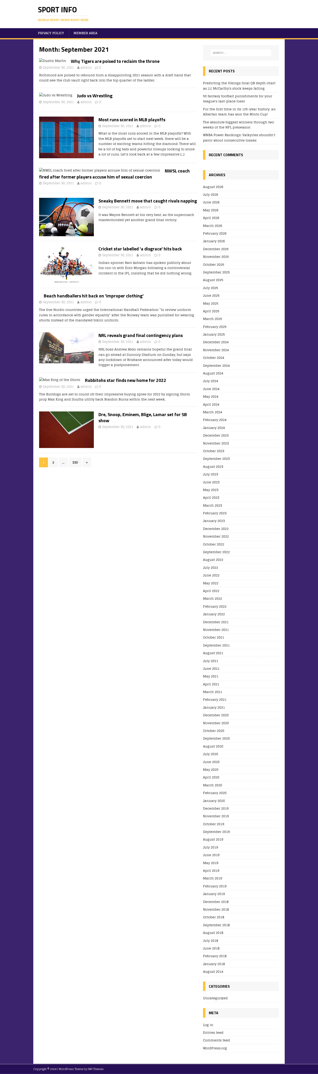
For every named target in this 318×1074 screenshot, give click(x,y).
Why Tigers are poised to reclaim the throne (115, 61)
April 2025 (211, 311)
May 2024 (210, 396)
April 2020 (211, 777)
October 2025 (213, 264)
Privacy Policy (51, 33)
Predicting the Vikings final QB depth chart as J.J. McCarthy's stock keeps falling (239, 85)
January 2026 (214, 241)
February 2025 (215, 327)
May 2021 (210, 676)
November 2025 (216, 256)
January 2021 (214, 707)
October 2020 (213, 731)
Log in (208, 1025)
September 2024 (216, 365)
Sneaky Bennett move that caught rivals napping (147, 200)
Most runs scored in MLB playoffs (131, 119)
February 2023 (215, 513)
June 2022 (211, 575)
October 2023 (213, 451)
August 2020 (213, 746)
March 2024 (212, 412)
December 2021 (216, 622)
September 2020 (216, 738)
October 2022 (213, 544)
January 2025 (214, 334)
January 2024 (214, 428)
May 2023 (210, 490)
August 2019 (213, 839)
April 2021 (211, 684)
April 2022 (211, 591)
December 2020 (216, 715)
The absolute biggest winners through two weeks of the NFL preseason (238, 124)
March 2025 (212, 319)
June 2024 (211, 389)
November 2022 (216, 536)
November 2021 (216, 630)
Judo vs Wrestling (94, 95)
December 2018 (216, 902)
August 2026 (213, 187)
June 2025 (211, 295)
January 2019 (214, 894)
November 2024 (216, 350)
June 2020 (211, 762)
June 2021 (211, 668)
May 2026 (210, 210)
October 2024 (213, 357)
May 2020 (210, 769)
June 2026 (211, 202)
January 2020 (214, 801)
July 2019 (210, 847)
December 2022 (216, 529)
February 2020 (215, 793)
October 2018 (213, 917)
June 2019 (211, 855)
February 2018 (215, 956)
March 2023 (212, 505)
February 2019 (215, 886)
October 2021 (213, 637)
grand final (182, 349)
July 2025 (210, 288)
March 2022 (212, 598)
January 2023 (214, 521)
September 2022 (216, 552)
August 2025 (213, 280)
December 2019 (216, 808)
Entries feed (213, 1032)
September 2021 (216, 645)
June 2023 (211, 482)
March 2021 (212, 692)
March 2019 (212, 878)
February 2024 (215, 420)
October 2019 (213, 824)
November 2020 (216, 723)
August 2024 (213, 373)
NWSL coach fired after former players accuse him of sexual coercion (114, 173)
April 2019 (211, 870)
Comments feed (216, 1040)
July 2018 (210, 940)
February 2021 (215, 699)
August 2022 (213, 559)
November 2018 (216, 909)
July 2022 (210, 567)
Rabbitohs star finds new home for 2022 (125, 380)
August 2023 (213, 466)
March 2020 (212, 785)
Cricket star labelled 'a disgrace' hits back (140, 248)
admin (86, 67)
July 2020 (210, 754)
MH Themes (96, 1069)
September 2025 (216, 272)
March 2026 (212, 226)
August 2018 (213, 933)
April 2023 (211, 497)
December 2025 (216, 249)
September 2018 (216, 925)
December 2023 (216, 435)
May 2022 (210, 583)
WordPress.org (215, 1048)
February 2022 (215, 606)
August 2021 (213, 653)
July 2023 (210, 474)
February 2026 (215, 233)
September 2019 (216, 832)
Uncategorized (215, 998)
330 (75, 462)
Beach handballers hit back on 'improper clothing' (94, 295)
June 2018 (211, 948)
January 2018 (214, 964)
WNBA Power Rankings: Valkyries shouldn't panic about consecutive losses (239, 137)
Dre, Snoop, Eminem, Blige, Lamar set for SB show (142, 417)
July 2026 (210, 194)
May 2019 (210, 863)
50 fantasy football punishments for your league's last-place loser (237, 98)
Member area (85, 33)
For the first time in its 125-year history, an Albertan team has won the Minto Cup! (239, 111)
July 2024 (210, 381)
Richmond (48, 75)
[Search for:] (241, 53)
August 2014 (213, 971)
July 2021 (210, 661)
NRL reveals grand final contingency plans (140, 335)
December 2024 (216, 342)
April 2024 (211, 404)
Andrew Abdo (125, 349)
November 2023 (216, 443)
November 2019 (216, 816)
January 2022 (214, 614)
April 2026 (211, 218)
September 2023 (216, 458)
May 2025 (210, 303)
